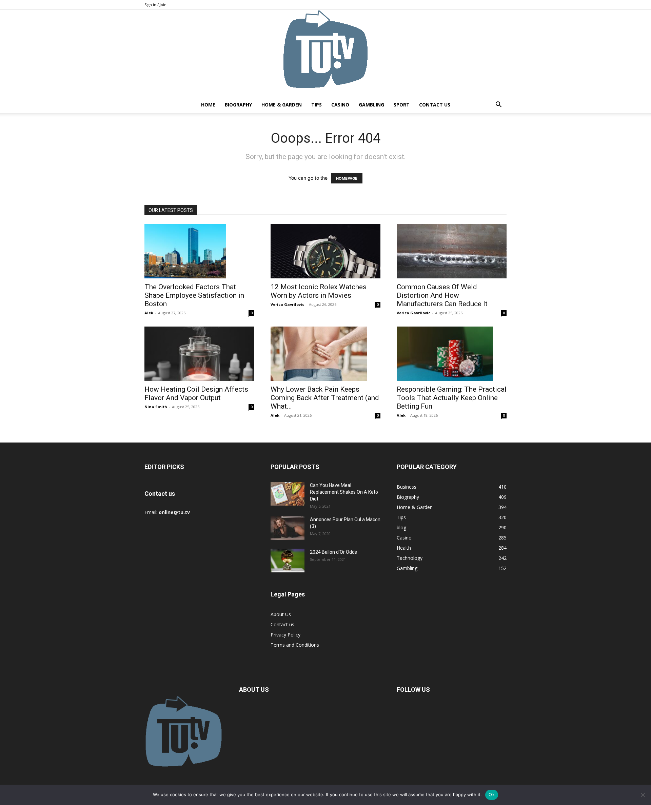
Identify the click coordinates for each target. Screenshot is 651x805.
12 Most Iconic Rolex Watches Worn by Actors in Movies (319, 291)
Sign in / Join (155, 4)
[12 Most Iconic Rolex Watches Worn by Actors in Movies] (325, 251)
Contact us (434, 104)
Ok (492, 794)
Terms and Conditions (295, 645)
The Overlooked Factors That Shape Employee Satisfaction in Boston (194, 295)
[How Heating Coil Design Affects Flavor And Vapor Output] (199, 354)
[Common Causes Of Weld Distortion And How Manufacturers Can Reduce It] (452, 251)
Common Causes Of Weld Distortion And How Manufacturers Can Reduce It (442, 295)
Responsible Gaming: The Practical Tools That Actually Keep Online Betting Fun (452, 397)
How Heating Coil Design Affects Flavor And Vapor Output (196, 393)
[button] (498, 105)
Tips (316, 104)
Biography (238, 104)
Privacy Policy (285, 634)
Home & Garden (281, 104)
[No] (642, 794)
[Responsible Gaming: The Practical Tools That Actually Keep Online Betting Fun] (452, 354)
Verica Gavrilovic (287, 304)
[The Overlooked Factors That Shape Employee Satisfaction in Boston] (199, 251)
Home (208, 104)
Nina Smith (155, 406)
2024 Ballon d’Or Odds (333, 552)
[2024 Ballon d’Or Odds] (287, 560)
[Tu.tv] (325, 53)
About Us (281, 614)
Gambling (371, 104)
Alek (148, 312)
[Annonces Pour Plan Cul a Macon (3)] (287, 528)
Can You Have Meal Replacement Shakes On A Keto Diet (344, 492)
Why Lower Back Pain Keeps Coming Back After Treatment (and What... (325, 397)
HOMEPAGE (346, 178)
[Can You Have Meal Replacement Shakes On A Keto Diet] (287, 494)
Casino (340, 104)
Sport (402, 104)
